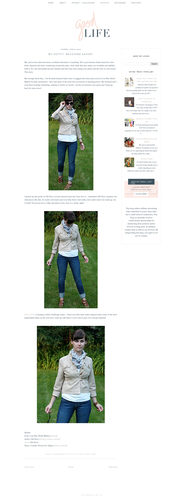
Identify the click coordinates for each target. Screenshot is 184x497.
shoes (87, 454)
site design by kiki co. (92, 495)
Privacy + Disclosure (83, 3)
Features (136, 3)
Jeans (26, 442)
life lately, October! (147, 159)
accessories (59, 454)
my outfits (70, 454)
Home (51, 3)
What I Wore (29, 314)
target (94, 454)
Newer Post (29, 467)
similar (54, 436)
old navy (80, 454)
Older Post (113, 467)
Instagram (120, 3)
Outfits (105, 3)
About (63, 3)
